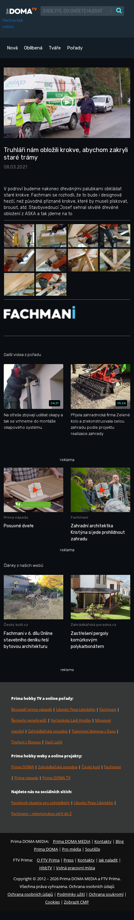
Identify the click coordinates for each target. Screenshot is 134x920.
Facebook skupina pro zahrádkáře (40, 802)
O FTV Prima (48, 860)
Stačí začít (53, 742)
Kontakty (103, 841)
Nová (12, 48)
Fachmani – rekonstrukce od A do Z (41, 813)
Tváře (55, 48)
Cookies (52, 902)
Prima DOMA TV (56, 777)
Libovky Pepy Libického (75, 709)
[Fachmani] (39, 312)
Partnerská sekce (12, 23)
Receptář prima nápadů (31, 709)
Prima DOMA (22, 767)
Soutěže (92, 849)
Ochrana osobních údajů (30, 894)
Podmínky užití (71, 894)
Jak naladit (108, 860)
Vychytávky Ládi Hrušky (71, 720)
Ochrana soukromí (106, 894)
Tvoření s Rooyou (26, 742)
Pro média (71, 849)
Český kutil (91, 767)
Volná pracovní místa (75, 868)
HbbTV (45, 868)
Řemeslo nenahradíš (29, 720)
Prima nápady (26, 777)
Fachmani (107, 709)
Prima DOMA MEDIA (71, 841)
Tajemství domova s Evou (94, 731)
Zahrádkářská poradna (48, 731)
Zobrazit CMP (76, 902)
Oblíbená (33, 48)
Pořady (75, 48)
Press (69, 860)
